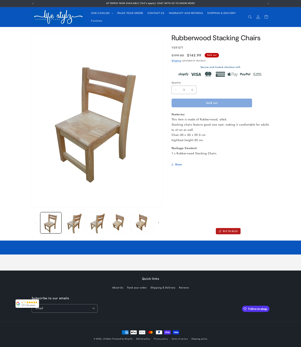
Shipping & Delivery (162, 288)
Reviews (184, 288)
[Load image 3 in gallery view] (97, 222)
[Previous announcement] (33, 3)
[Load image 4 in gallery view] (120, 222)
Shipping (176, 60)
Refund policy (143, 338)
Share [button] (178, 164)
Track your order (137, 288)
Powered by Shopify (122, 338)
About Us (117, 288)
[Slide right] (158, 223)
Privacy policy (161, 338)
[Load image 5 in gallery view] (143, 222)
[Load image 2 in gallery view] (73, 222)
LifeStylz (107, 338)
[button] (102, 13)
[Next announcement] (268, 3)
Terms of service (180, 338)
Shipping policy (199, 338)
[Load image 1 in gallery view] (50, 222)
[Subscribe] (93, 308)
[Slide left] (35, 223)
